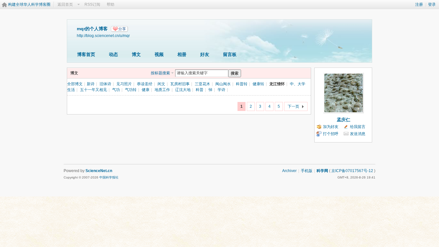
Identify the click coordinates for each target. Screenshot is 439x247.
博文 (136, 54)
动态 (113, 54)
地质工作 (162, 89)
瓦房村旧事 (180, 84)
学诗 (221, 89)
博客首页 (86, 54)
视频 (159, 54)
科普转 (241, 84)
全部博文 (75, 84)
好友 (204, 54)
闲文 (161, 84)
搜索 (234, 73)
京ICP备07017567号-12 (352, 171)
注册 (419, 4)
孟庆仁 (343, 119)
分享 (122, 29)
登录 (432, 4)
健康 (145, 89)
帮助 (110, 4)
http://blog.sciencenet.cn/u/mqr (103, 35)
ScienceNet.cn (98, 171)
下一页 (293, 106)
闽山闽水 (223, 84)
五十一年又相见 (93, 89)
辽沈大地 (183, 89)
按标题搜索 (160, 73)
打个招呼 (330, 134)
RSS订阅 (92, 4)
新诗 (90, 84)
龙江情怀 (277, 84)
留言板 (230, 54)
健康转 (258, 84)
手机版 (306, 171)
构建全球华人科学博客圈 (29, 4)
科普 (199, 89)
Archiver (289, 171)
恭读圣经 (144, 84)
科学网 (322, 171)
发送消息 (357, 134)
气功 (116, 89)
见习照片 (124, 84)
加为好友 (330, 126)
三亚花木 (202, 84)
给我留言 (357, 126)
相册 (181, 54)
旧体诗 (105, 84)
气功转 (131, 89)
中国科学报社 (109, 177)
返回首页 (65, 4)
